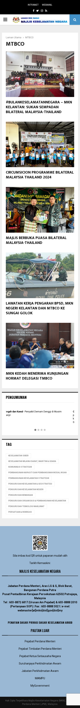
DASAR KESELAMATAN (51, 622)
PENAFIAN (13, 622)
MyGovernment (40, 685)
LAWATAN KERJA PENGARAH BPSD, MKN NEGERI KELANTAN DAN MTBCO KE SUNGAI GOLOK (39, 308)
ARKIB (68, 622)
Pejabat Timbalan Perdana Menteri (40, 648)
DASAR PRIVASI (29, 622)
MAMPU (40, 678)
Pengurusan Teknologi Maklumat (26, 506)
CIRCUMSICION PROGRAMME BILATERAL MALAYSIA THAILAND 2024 (40, 175)
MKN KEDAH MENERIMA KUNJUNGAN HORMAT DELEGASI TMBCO (37, 376)
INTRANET (33, 4)
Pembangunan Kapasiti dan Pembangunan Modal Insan (37, 472)
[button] (35, 430)
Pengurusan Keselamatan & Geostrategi (30, 484)
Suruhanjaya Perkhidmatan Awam (40, 663)
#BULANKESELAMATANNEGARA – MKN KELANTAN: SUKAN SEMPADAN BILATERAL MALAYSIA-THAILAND (39, 107)
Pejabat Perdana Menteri (40, 641)
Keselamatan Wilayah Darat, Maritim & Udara (32, 461)
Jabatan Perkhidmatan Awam (40, 670)
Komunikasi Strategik (20, 467)
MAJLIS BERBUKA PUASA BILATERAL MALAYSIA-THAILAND (36, 240)
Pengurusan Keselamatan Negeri (25, 489)
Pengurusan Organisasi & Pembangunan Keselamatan (37, 501)
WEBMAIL (47, 4)
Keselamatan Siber (18, 456)
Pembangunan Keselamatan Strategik (28, 478)
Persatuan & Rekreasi (20, 512)
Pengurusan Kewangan (20, 495)
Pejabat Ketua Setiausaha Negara (40, 656)
